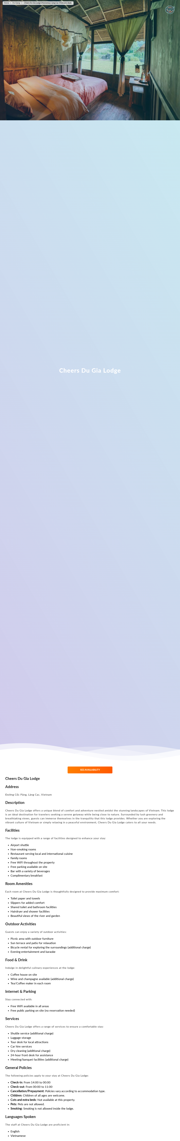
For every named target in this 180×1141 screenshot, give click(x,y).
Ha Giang (16, 3)
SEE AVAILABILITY (90, 770)
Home (6, 3)
